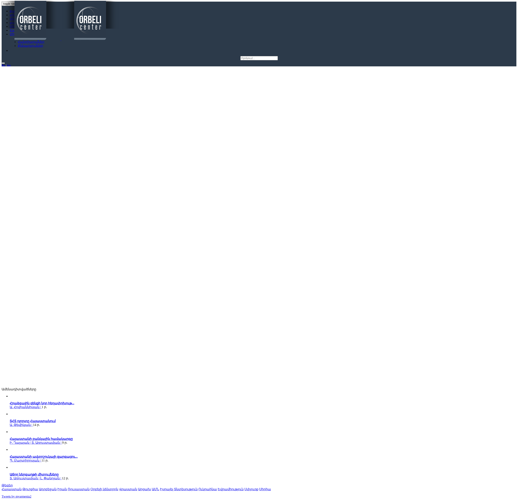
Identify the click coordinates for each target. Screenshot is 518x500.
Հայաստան (12, 489)
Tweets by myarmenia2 (16, 496)
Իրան (62, 489)
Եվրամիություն (231, 489)
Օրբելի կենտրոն (104, 489)
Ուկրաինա (207, 489)
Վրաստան (128, 489)
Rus (3, 65)
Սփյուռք (251, 489)
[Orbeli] (61, 20)
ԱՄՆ (155, 489)
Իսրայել (166, 489)
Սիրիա (265, 489)
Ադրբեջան (48, 489)
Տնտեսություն (186, 489)
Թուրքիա (30, 489)
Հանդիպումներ (31, 42)
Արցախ (144, 489)
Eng (9, 65)
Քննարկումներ (30, 45)
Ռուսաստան (79, 489)
